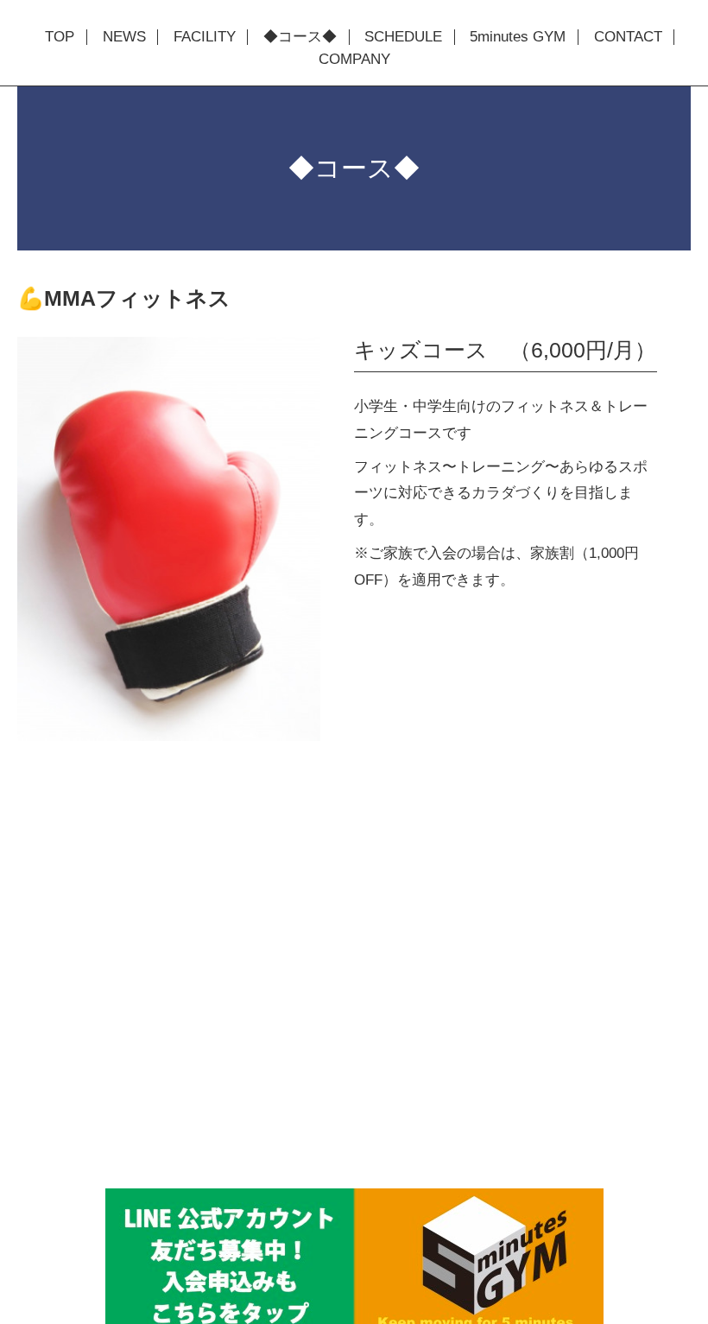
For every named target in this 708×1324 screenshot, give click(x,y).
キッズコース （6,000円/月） (505, 350)
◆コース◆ (300, 37)
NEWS (124, 37)
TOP (59, 37)
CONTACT (628, 37)
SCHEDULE (403, 37)
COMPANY (354, 59)
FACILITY (205, 37)
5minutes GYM (518, 37)
